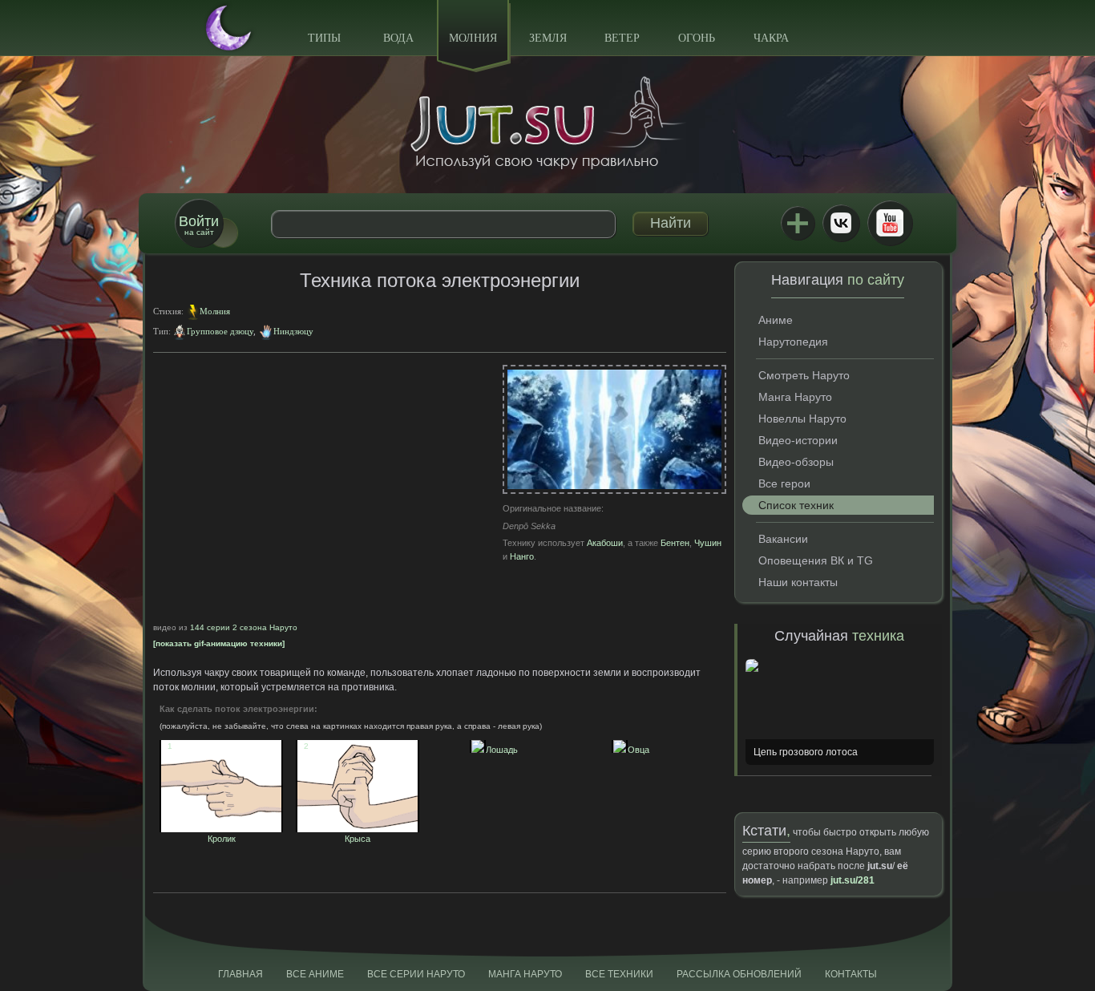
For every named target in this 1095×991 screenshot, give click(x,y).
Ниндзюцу (293, 331)
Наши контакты (798, 582)
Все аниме (315, 974)
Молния (473, 38)
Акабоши (605, 543)
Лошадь (498, 749)
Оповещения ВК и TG (815, 560)
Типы (324, 38)
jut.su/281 (852, 880)
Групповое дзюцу (220, 331)
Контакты (851, 974)
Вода (398, 38)
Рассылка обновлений (739, 974)
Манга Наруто (795, 396)
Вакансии (783, 538)
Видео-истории (798, 440)
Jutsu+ (797, 223)
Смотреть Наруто (804, 375)
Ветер (622, 38)
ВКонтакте (840, 222)
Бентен (675, 543)
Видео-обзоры (796, 461)
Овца (634, 749)
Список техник (796, 505)
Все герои (784, 483)
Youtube (889, 222)
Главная (240, 974)
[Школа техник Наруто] (547, 122)
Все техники (619, 974)
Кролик (202, 833)
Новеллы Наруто (802, 418)
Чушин (707, 543)
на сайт (199, 225)
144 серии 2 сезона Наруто (243, 627)
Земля (548, 38)
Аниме (775, 319)
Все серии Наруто (416, 974)
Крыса (337, 833)
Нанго (522, 556)
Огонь (696, 38)
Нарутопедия (793, 341)
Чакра (771, 38)
